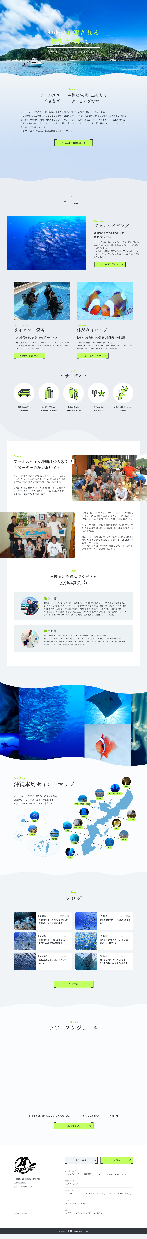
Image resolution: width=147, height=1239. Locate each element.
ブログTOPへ (73, 984)
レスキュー (103, 1194)
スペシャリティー (126, 1194)
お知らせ (98, 1213)
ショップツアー (122, 1174)
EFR (113, 1194)
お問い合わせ (81, 1160)
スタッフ (84, 1203)
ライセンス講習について (30, 356)
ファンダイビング (72, 1174)
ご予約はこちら (73, 1126)
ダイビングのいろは (83, 1213)
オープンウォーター (73, 1194)
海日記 (68, 1213)
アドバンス (90, 1194)
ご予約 (117, 1160)
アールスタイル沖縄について (73, 143)
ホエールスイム (106, 1174)
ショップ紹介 (71, 1203)
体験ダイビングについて (93, 356)
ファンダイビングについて (110, 264)
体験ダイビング (72, 1184)
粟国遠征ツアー (90, 1174)
